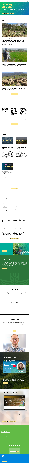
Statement (3, 106)
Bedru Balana (5, 90)
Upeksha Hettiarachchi (18, 90)
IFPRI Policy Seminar (5, 171)
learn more (4, 268)
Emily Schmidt (9, 43)
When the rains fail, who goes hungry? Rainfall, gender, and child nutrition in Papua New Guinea (13, 41)
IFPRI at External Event (5, 145)
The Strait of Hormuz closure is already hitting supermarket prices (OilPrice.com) (23, 111)
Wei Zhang (25, 90)
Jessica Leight (5, 43)
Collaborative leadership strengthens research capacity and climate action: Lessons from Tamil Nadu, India (14, 65)
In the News (21, 106)
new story (4, 415)
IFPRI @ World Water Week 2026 (7, 148)
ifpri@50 (12, 13)
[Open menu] (1, 1)
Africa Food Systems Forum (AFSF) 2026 (21, 148)
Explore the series (13, 421)
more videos (6, 383)
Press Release (13, 106)
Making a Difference (20, 415)
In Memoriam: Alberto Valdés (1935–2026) (5, 109)
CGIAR (10, 262)
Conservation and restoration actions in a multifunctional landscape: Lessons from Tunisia (13, 89)
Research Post (4, 38)
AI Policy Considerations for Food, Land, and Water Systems (7, 174)
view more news (14, 124)
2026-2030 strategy (6, 13)
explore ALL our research (14, 238)
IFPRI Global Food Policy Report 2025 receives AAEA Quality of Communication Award (14, 111)
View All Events (14, 188)
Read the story (5, 421)
